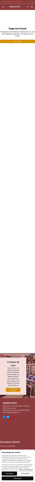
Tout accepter (17, 478)
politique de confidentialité (26, 469)
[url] (20, 410)
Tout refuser (9, 473)
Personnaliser (25, 473)
